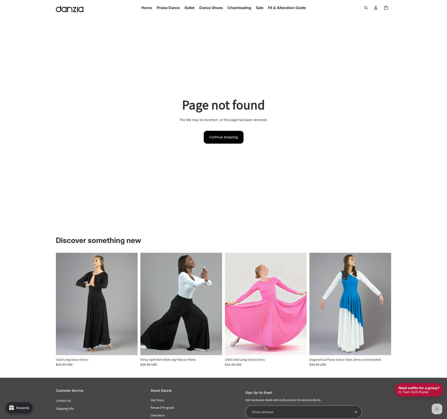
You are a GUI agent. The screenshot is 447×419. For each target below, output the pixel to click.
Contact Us (63, 400)
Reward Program (162, 407)
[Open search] (366, 8)
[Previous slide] (63, 304)
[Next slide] (131, 304)
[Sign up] (355, 412)
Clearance (158, 415)
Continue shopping (223, 137)
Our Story (157, 400)
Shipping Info (65, 408)
